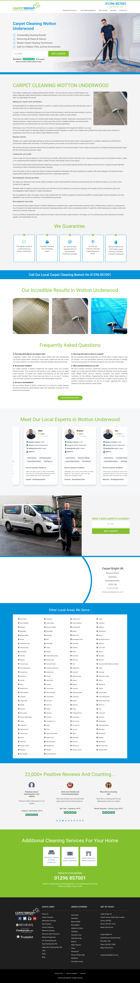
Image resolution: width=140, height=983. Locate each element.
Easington (101, 656)
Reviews (113, 10)
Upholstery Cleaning (36, 458)
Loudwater (75, 696)
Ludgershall (23, 701)
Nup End (22, 709)
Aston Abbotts (24, 623)
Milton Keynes (76, 945)
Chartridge (49, 643)
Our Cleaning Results (88, 10)
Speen (48, 725)
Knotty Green (24, 688)
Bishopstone (102, 631)
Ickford (100, 680)
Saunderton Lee (50, 721)
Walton (22, 737)
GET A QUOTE (58, 53)
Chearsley (75, 643)
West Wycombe (50, 741)
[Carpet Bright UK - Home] (26, 7)
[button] (57, 820)
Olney (73, 948)
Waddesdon (101, 733)
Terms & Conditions (71, 973)
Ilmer (21, 684)
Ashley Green (76, 619)
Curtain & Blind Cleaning (25, 461)
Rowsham (101, 717)
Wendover (23, 741)
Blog (43, 957)
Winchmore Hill (102, 745)
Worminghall (23, 754)
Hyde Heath (49, 680)
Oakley (48, 709)
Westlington (101, 741)
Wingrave (23, 750)
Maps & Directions (106, 927)
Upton (74, 733)
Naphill (22, 705)
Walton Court (50, 737)
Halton (100, 668)
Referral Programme (49, 937)
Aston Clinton (50, 623)
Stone (48, 729)
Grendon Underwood (52, 668)
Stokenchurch (24, 729)
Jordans (48, 684)
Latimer (100, 688)
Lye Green (49, 701)
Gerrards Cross (76, 935)
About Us (45, 914)
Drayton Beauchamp (52, 656)
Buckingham (75, 925)
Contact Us (123, 10)
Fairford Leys (24, 664)
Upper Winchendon (51, 733)
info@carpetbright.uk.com (112, 592)
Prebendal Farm (77, 713)
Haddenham (75, 668)
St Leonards (75, 725)
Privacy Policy (59, 973)
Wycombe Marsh (51, 754)
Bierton (74, 631)
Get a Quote (103, 10)
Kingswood (101, 684)
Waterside (75, 737)
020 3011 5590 (110, 944)
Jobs (43, 950)
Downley (22, 656)
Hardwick (75, 672)
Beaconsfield (76, 627)
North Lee (101, 705)
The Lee (74, 729)
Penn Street (23, 713)
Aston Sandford (77, 623)
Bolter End (75, 635)
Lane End (75, 688)
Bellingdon (23, 631)
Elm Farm (75, 660)
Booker (100, 635)
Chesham (101, 643)
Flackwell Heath (51, 664)
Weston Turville (24, 745)
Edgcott (22, 660)
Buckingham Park (77, 639)
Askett (100, 619)
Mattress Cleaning (48, 930)
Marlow (73, 942)
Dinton (74, 651)
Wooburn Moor (102, 750)
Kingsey (74, 684)
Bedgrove (101, 627)
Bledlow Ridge (24, 635)
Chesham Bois (24, 647)
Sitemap (82, 973)
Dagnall (48, 651)
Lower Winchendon (104, 696)
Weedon (100, 737)
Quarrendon (75, 717)
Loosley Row (50, 696)
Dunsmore (75, 656)
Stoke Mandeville (103, 725)
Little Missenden (77, 692)
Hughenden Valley (103, 676)
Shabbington (102, 721)
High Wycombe (76, 676)
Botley (22, 639)
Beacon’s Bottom (51, 627)
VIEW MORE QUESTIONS (70, 398)
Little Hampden (50, 692)
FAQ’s (44, 954)
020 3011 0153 (110, 924)
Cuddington (23, 651)
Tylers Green (24, 733)
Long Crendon (102, 692)
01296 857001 (115, 4)
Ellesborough (50, 660)
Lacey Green (50, 688)
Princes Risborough (26, 717)
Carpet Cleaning (22, 458)
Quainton (48, 717)
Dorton (100, 651)
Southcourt (23, 725)
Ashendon (49, 619)
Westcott (75, 741)
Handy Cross (24, 672)
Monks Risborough (103, 701)
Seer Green (75, 721)
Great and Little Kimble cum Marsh (108, 664)
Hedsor (48, 676)
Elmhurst (101, 660)
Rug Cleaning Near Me (49, 944)
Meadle (74, 701)
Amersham (23, 619)
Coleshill (74, 647)
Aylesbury (101, 623)
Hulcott (22, 680)
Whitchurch (75, 745)
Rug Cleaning (46, 924)
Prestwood (101, 713)
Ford (73, 664)
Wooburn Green (76, 750)
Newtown (75, 705)
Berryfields (49, 631)
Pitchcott (48, 713)
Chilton (48, 647)
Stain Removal (39, 461)
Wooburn (48, 750)
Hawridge (101, 672)
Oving (74, 709)
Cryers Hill (101, 647)
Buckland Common (103, 639)
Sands (22, 721)
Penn (99, 709)
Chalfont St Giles (25, 643)
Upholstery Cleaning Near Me (52, 947)
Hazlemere (23, 676)
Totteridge (101, 729)
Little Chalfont (24, 692)
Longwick (23, 696)
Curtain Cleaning (47, 927)
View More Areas (77, 961)
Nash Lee (49, 705)
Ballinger (22, 627)
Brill (47, 639)
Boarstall (48, 635)
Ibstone (74, 680)
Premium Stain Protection (51, 934)
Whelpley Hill (50, 745)
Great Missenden (25, 668)
